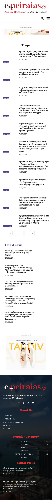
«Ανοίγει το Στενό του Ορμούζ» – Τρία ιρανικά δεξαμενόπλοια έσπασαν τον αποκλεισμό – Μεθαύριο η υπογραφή (34, 201)
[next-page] (32, 233)
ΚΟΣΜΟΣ (6, 62)
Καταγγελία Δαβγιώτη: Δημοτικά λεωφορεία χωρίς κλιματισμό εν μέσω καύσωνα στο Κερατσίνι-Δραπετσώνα (19, 315)
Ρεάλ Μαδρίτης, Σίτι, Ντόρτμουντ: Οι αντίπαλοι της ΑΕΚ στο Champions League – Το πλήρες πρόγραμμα (19, 269)
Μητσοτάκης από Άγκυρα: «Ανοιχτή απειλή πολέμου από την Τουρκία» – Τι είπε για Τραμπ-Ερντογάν (32, 127)
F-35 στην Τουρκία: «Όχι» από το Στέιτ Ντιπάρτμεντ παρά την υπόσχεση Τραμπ (33, 90)
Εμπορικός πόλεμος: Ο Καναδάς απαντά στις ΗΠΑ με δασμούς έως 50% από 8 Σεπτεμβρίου (33, 54)
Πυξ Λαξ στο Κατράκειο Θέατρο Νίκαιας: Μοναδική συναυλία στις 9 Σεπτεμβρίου (19, 283)
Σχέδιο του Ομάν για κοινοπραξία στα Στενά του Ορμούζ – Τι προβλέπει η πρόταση (34, 72)
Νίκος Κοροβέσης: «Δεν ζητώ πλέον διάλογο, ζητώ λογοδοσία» (18, 469)
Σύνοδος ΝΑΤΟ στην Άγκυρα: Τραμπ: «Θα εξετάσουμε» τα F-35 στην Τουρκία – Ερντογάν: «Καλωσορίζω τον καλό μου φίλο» (33, 146)
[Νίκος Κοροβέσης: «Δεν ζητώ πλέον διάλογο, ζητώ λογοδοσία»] (44, 471)
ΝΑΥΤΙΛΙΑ (6, 80)
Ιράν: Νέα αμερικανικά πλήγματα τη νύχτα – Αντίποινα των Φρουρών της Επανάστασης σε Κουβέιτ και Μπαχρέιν (33, 109)
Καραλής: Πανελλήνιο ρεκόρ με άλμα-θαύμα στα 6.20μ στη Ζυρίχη (18, 252)
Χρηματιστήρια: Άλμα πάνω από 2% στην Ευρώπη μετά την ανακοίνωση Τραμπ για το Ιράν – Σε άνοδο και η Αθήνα (34, 219)
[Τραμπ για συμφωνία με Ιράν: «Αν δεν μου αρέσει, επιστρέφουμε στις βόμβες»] (10, 184)
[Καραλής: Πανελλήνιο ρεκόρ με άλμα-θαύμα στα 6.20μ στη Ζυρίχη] (41, 254)
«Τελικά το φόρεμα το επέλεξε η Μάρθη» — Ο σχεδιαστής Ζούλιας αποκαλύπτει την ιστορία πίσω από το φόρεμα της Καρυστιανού (20, 485)
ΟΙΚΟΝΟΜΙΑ (7, 226)
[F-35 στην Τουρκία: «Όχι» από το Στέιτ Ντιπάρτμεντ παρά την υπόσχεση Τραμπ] (10, 92)
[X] (28, 403)
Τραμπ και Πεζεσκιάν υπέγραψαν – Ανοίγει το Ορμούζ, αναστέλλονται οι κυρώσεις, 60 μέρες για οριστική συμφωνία (34, 165)
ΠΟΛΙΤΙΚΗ (6, 134)
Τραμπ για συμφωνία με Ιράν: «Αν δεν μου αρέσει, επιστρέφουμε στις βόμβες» (32, 182)
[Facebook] (19, 403)
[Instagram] (23, 403)
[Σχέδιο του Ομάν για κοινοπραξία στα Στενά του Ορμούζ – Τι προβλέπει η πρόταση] (10, 74)
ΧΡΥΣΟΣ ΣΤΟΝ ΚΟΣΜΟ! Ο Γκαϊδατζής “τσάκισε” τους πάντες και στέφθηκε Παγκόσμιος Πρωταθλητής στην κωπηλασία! (20, 299)
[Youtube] (33, 403)
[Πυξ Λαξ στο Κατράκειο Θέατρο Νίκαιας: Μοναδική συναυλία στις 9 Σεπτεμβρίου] (41, 285)
